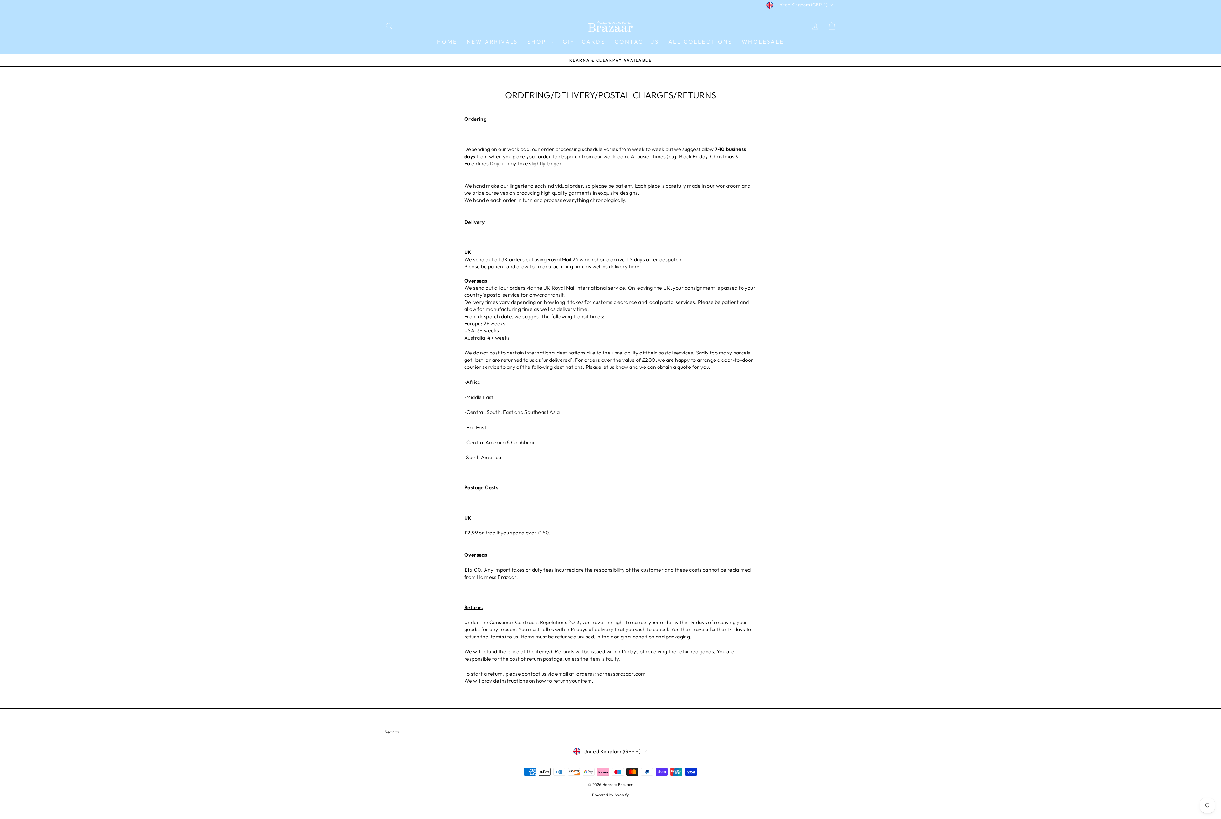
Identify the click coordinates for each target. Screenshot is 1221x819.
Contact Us (637, 41)
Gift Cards (584, 41)
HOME (447, 41)
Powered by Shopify (610, 794)
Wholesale (763, 41)
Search (392, 732)
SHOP (538, 41)
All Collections (700, 41)
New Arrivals (492, 41)
